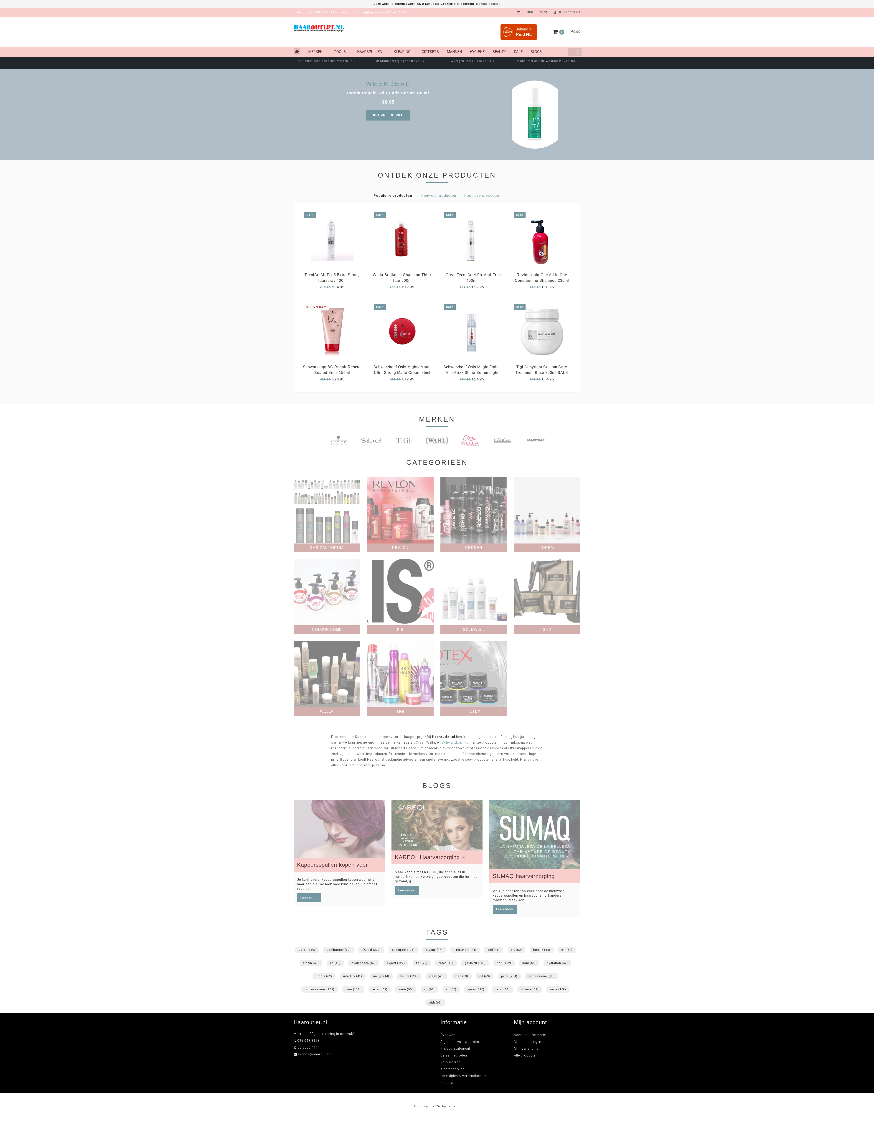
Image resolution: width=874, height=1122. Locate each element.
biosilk (541, 949)
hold (529, 963)
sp (451, 989)
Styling (434, 949)
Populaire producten (392, 196)
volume (530, 989)
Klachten (447, 1082)
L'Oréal (419, 742)
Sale (518, 52)
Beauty (499, 52)
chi (566, 949)
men (461, 976)
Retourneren (450, 1062)
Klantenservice (452, 1069)
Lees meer (309, 898)
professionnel (319, 989)
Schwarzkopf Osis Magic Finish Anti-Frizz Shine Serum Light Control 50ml (472, 372)
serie (406, 989)
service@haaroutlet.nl (316, 1054)
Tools (340, 52)
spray (475, 989)
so (429, 989)
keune (409, 976)
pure (353, 989)
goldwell (475, 963)
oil (484, 976)
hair (504, 963)
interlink (352, 976)
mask (436, 976)
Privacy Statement (455, 1048)
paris (509, 976)
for (421, 963)
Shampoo (403, 949)
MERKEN (315, 52)
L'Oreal (371, 949)
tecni (502, 989)
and (494, 949)
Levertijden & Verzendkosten (463, 1076)
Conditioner (338, 949)
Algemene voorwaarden (459, 1042)
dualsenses (364, 963)
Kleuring (402, 52)
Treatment (465, 949)
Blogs (536, 52)
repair (379, 989)
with (435, 1002)
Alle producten (526, 1055)
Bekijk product (388, 115)
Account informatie (530, 1035)
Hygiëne (477, 52)
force (446, 963)
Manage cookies (488, 3)
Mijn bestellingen (527, 1042)
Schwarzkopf (453, 742)
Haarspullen (369, 52)
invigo (381, 976)
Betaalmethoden (453, 1055)
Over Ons (447, 1035)
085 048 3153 (308, 1040)
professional (541, 976)
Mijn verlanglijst (527, 1048)
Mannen (454, 52)
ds (335, 963)
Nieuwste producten (438, 196)
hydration (557, 963)
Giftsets (430, 52)
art (516, 949)
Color (306, 949)
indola (324, 976)
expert (396, 963)
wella (558, 989)
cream (311, 963)
